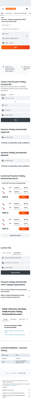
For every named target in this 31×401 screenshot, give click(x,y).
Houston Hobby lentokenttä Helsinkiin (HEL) (14, 331)
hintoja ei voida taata (12, 385)
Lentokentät (13, 373)
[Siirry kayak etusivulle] (11, 9)
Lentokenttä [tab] (17, 253)
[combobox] (17, 105)
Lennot (7, 373)
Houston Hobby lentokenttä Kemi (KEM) (15, 334)
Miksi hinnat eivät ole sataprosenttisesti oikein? (13, 396)
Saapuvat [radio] (3, 94)
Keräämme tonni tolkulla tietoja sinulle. (13, 393)
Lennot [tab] (5, 319)
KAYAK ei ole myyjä (7, 390)
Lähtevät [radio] (11, 94)
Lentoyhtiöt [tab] (13, 319)
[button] (3, 9)
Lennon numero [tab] (6, 253)
